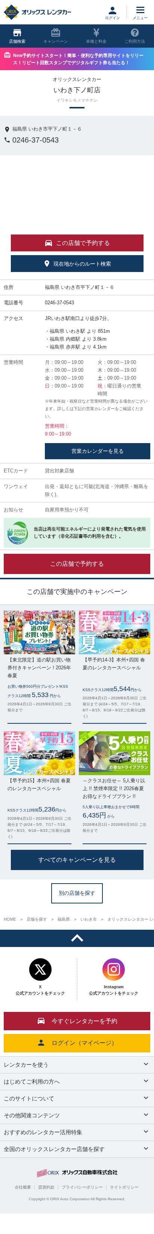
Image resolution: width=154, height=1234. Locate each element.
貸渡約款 (46, 1187)
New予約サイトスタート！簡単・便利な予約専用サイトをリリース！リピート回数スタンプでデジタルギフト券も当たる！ (78, 59)
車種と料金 (96, 41)
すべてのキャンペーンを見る (77, 859)
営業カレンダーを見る (97, 451)
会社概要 (23, 1187)
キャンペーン (55, 41)
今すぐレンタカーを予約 (84, 1021)
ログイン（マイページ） (84, 1043)
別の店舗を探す (77, 893)
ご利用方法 (134, 41)
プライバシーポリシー (82, 1187)
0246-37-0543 (35, 140)
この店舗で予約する (77, 564)
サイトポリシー (124, 1187)
